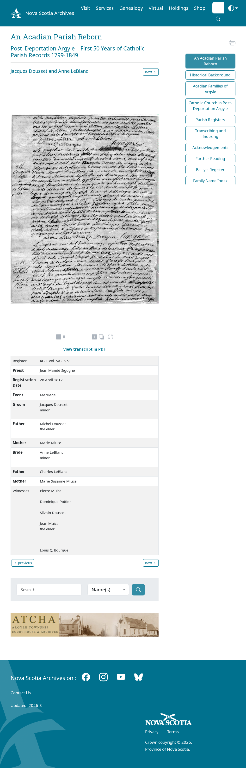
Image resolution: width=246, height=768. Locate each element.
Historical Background (210, 75)
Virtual (156, 8)
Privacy (152, 731)
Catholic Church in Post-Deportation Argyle (210, 105)
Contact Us (21, 692)
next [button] (149, 72)
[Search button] (218, 19)
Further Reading (210, 158)
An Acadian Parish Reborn (210, 61)
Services (105, 8)
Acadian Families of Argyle (210, 88)
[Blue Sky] (138, 676)
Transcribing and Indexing (210, 133)
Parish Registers (210, 119)
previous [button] (24, 563)
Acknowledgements (210, 147)
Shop (199, 8)
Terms (173, 731)
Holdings (178, 8)
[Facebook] (86, 676)
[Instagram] (103, 676)
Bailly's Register (210, 169)
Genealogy (131, 8)
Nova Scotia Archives (49, 13)
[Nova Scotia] (168, 720)
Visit (85, 8)
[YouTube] (121, 676)
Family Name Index (210, 180)
